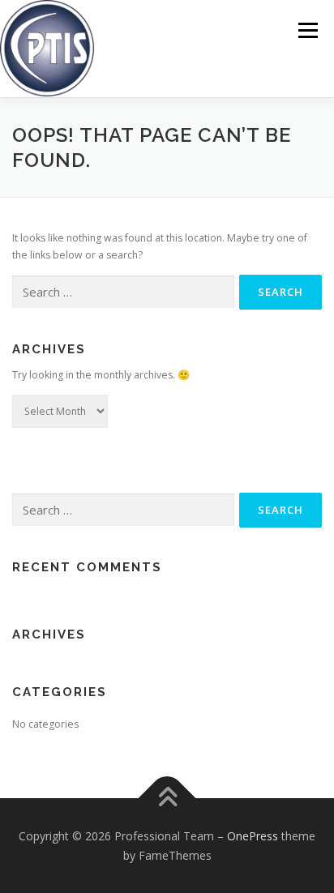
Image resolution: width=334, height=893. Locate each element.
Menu (306, 30)
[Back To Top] (167, 798)
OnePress (252, 836)
